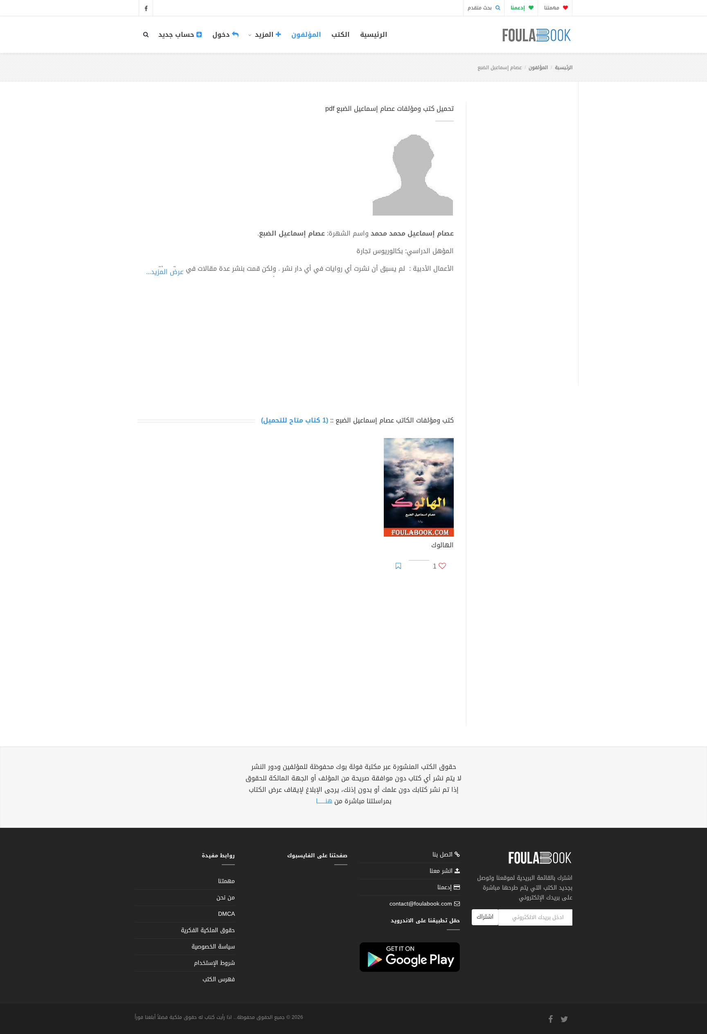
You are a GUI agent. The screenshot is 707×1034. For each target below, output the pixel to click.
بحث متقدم (480, 7)
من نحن (225, 897)
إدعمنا (445, 887)
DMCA (226, 913)
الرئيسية (373, 34)
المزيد (264, 34)
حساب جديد (177, 34)
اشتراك (485, 916)
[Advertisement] (519, 234)
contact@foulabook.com (421, 903)
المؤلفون (306, 34)
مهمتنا (552, 7)
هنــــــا (324, 801)
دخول (222, 34)
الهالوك (442, 546)
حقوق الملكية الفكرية (208, 930)
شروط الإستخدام (214, 963)
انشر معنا (442, 871)
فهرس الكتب (219, 979)
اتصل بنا (443, 855)
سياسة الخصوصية (213, 946)
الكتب (340, 34)
